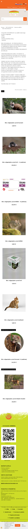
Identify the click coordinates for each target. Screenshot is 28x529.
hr (18, 4)
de (24, 4)
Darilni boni (8, 512)
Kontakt (20, 509)
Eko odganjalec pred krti (14, 280)
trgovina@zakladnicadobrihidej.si (19, 507)
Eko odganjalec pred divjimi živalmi (14, 398)
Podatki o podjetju (14, 517)
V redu (17, 525)
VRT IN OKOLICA (9, 27)
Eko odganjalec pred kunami (14, 122)
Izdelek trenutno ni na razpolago (8, 330)
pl (26, 4)
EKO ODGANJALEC (6, 28)
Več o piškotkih (24, 525)
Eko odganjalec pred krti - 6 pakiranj (14, 162)
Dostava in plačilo (19, 512)
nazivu (24, 89)
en (20, 4)
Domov (2, 27)
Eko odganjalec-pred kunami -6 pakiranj (14, 359)
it (22, 4)
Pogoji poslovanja (14, 515)
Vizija (13, 509)
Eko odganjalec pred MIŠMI (14, 241)
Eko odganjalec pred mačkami (14, 320)
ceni (21, 89)
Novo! (2, 91)
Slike (7, 509)
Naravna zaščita (18, 27)
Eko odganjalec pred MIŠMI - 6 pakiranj (14, 201)
